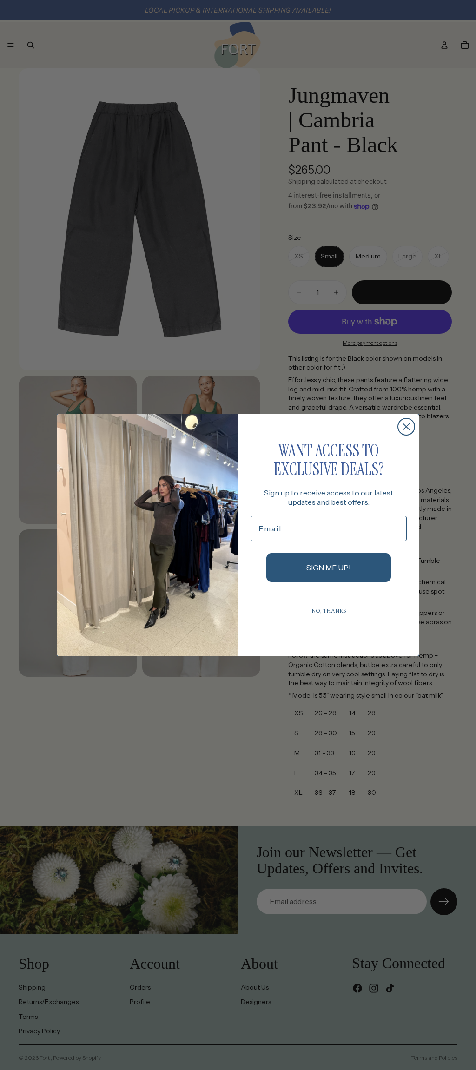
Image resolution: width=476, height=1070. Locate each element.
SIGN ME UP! (328, 567)
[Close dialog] (406, 426)
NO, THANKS (328, 611)
